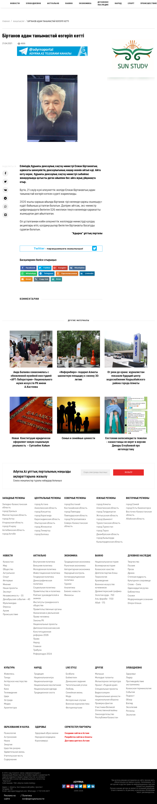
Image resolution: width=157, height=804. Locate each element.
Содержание (10, 760)
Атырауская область (12, 523)
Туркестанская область (108, 523)
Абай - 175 (100, 603)
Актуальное (9, 573)
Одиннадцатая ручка (138, 588)
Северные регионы (75, 498)
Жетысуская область (107, 516)
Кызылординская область (109, 542)
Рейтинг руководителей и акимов (46, 597)
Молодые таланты (104, 678)
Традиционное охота (44, 693)
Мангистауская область (14, 515)
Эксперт (7, 592)
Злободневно (33, 3)
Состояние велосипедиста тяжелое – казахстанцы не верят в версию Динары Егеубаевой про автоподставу (126, 444)
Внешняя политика (42, 566)
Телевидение (10, 693)
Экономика (85, 3)
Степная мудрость (137, 577)
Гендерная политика (43, 577)
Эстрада (8, 700)
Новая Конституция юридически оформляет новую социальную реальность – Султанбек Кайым (31, 442)
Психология (10, 733)
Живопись (9, 674)
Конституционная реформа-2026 (42, 633)
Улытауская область (44, 523)
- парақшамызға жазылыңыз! (58, 248)
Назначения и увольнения (46, 613)
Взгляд (129, 703)
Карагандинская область (47, 519)
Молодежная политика (44, 569)
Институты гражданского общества (46, 604)
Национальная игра (44, 678)
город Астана (41, 504)
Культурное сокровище (139, 581)
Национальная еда (43, 681)
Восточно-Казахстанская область (139, 513)
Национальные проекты (45, 624)
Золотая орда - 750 (104, 595)
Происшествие (10, 614)
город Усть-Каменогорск (138, 508)
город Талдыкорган (106, 512)
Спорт (131, 3)
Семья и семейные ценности (78, 438)
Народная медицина (45, 737)
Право (36, 639)
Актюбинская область (13, 530)
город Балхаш (41, 534)
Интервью (8, 581)
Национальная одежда (45, 689)
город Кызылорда (105, 538)
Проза (131, 569)
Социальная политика (44, 588)
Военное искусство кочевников (105, 586)
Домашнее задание (76, 681)
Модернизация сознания (140, 599)
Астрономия (10, 737)
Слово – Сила (134, 584)
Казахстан (8, 562)
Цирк (6, 696)
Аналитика (69, 588)
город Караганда (43, 516)
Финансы (69, 595)
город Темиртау (42, 531)
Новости (15, 3)
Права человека (41, 617)
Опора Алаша (134, 603)
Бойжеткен (71, 678)
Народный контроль (74, 573)
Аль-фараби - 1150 (104, 599)
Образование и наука (16, 727)
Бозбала (70, 674)
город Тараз (102, 531)
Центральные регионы (47, 498)
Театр (7, 685)
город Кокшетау (42, 512)
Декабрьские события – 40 (16, 599)
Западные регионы (13, 498)
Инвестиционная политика (46, 573)
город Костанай (72, 504)
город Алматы (103, 504)
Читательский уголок (76, 685)
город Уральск (9, 511)
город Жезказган (43, 527)
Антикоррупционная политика (74, 578)
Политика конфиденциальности (33, 797)
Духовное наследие (103, 3)
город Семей (132, 504)
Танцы (7, 678)
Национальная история (106, 562)
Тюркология (101, 577)
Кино (6, 689)
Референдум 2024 (42, 654)
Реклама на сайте (10, 797)
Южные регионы (106, 498)
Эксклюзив (131, 707)
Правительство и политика (46, 591)
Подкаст (130, 696)
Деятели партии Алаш (106, 573)
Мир (5, 566)
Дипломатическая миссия (46, 628)
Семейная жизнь (74, 693)
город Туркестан (104, 527)
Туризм (67, 584)
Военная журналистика (77, 704)
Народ (118, 3)
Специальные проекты (106, 689)
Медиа (7, 704)
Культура (9, 668)
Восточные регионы (137, 498)
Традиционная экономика (77, 562)
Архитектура (10, 708)
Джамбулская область (107, 534)
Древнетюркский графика (108, 591)
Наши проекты (10, 588)
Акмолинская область (45, 508)
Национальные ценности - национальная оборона (108, 698)
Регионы (130, 711)
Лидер (129, 678)
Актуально (53, 3)
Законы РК (38, 621)
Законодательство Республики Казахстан (106, 716)
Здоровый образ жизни (46, 733)
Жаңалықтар (19, 21)
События (130, 692)
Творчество (133, 562)
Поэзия (131, 566)
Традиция (39, 674)
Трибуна (37, 650)
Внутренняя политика (44, 562)
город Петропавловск (75, 519)
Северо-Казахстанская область (76, 525)
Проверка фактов (104, 703)
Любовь (70, 689)
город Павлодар (72, 512)
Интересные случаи (76, 700)
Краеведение (101, 581)
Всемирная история (105, 566)
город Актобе (9, 534)
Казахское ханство (104, 569)
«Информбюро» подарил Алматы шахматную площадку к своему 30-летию (78, 376)
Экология (130, 715)
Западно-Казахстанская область (14, 506)
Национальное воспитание (47, 685)
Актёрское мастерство (15, 681)
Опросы (7, 607)
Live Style (71, 668)
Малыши (99, 674)
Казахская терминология (138, 688)
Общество (8, 569)
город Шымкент (104, 519)
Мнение (7, 584)
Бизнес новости (72, 591)
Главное (37, 646)
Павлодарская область (75, 516)
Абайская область (135, 519)
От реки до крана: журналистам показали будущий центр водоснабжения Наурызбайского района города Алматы (126, 378)
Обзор (129, 700)
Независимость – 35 (13, 596)
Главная (6, 21)
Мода (68, 696)
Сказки (131, 596)
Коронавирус (41, 741)
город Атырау (9, 526)
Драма (131, 573)
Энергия (8, 745)
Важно (69, 3)
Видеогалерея (102, 693)
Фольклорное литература (108, 681)
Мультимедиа (9, 603)
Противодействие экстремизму (135, 683)
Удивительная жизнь (14, 752)
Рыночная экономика (75, 566)
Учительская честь (13, 756)
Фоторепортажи (74, 708)
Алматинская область (107, 508)
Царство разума (12, 748)
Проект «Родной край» (106, 685)
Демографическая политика (42, 582)
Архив (6, 611)
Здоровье (131, 674)
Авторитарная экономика (77, 569)
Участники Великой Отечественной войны (106, 709)
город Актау (8, 519)
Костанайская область (75, 508)
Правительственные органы (47, 609)
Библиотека (134, 592)
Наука (7, 741)
